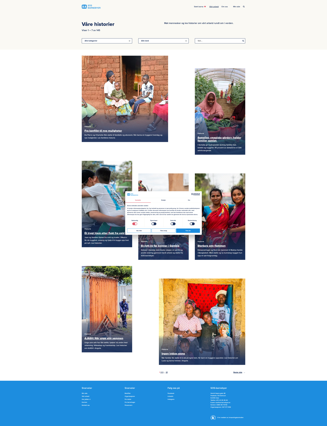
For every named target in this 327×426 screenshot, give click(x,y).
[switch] (153, 223)
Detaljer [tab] (163, 200)
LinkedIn (170, 396)
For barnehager (130, 402)
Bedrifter (128, 393)
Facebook (171, 393)
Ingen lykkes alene (173, 353)
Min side (84, 393)
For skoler (128, 399)
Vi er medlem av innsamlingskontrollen (230, 417)
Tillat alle (188, 230)
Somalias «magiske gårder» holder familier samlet (219, 139)
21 (167, 372)
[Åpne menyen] (244, 7)
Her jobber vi (86, 399)
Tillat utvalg (163, 230)
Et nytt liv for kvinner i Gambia (160, 245)
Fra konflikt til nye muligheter (103, 130)
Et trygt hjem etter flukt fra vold (104, 233)
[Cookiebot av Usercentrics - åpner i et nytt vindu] (192, 194)
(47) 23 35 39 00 (222, 400)
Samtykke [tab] (138, 200)
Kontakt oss (86, 405)
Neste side (239, 372)
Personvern (128, 405)
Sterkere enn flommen (212, 245)
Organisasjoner (130, 396)
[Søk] (243, 40)
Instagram (171, 399)
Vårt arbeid (85, 396)
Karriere (84, 402)
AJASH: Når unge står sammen (103, 338)
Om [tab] (189, 200)
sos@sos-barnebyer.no (222, 402)
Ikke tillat (139, 230)
